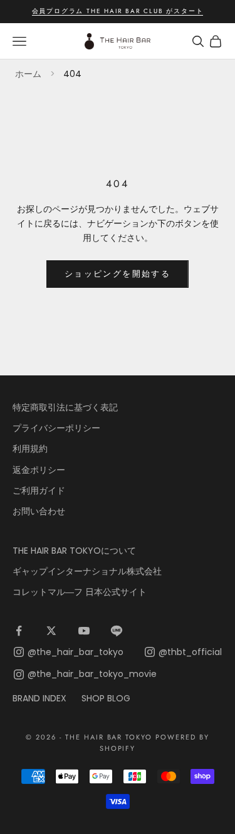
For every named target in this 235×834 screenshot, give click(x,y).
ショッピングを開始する (117, 274)
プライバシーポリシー (56, 428)
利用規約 (30, 448)
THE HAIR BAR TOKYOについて (74, 550)
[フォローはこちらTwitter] (51, 630)
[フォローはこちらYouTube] (84, 630)
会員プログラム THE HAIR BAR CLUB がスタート (118, 11)
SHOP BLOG (105, 698)
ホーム (28, 74)
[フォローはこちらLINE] (116, 630)
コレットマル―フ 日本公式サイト (80, 592)
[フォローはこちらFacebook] (19, 630)
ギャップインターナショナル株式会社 (87, 571)
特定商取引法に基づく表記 (65, 407)
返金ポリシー (39, 470)
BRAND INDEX (39, 698)
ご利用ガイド (39, 490)
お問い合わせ (39, 511)
